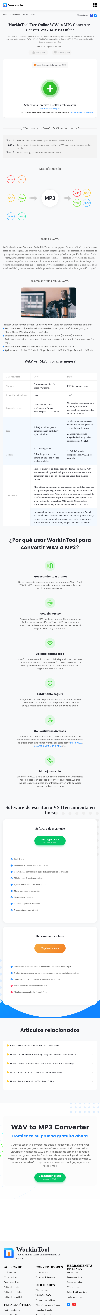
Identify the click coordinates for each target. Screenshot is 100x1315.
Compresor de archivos (45, 1300)
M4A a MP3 (55, 746)
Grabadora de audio (44, 1310)
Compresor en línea (75, 1282)
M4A (10, 179)
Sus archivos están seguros (50, 109)
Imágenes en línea (74, 1277)
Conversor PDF (42, 1272)
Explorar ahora (50, 948)
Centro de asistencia (12, 1310)
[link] (5, 15)
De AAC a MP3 (41, 746)
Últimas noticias (10, 1277)
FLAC (11, 216)
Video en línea (73, 1287)
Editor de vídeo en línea (77, 1292)
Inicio (5, 15)
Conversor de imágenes (45, 1277)
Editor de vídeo (42, 1290)
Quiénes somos (10, 1272)
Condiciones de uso (12, 1282)
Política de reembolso (12, 1292)
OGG (10, 198)
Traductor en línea (74, 1297)
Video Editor (15, 15)
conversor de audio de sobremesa (81, 112)
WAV (21, 198)
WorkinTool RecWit (44, 1295)
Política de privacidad (13, 1297)
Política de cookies (11, 1287)
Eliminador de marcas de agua (48, 1305)
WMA (22, 216)
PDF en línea (72, 1272)
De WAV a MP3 (29, 14)
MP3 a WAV (76, 743)
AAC (21, 179)
